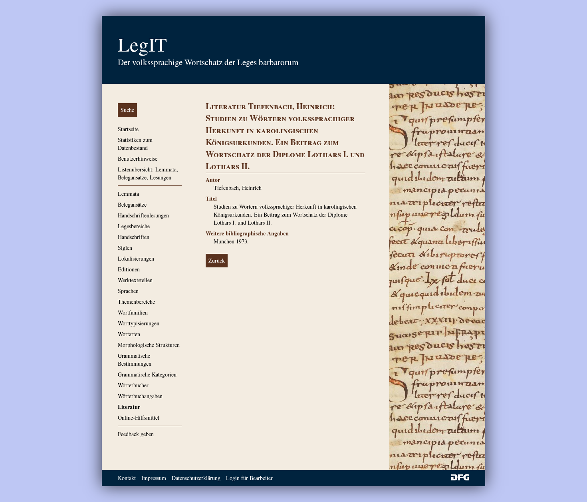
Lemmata (128, 193)
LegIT (142, 44)
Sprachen (128, 291)
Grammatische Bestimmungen (134, 359)
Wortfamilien (133, 312)
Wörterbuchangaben (140, 396)
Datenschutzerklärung (196, 478)
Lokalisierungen (136, 258)
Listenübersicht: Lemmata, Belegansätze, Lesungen (148, 173)
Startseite (128, 129)
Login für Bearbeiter (249, 478)
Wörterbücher (133, 385)
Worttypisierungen (138, 323)
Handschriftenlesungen (143, 215)
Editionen (129, 269)
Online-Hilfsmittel (138, 417)
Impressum (153, 478)
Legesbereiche (134, 226)
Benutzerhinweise (137, 158)
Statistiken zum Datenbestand (135, 143)
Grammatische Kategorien (147, 374)
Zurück (216, 260)
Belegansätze (132, 204)
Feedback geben (136, 434)
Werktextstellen (135, 280)
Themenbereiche (136, 301)
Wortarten (129, 334)
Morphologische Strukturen (149, 345)
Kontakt (127, 478)
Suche (127, 110)
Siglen (125, 247)
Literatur (129, 406)
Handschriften (133, 237)
